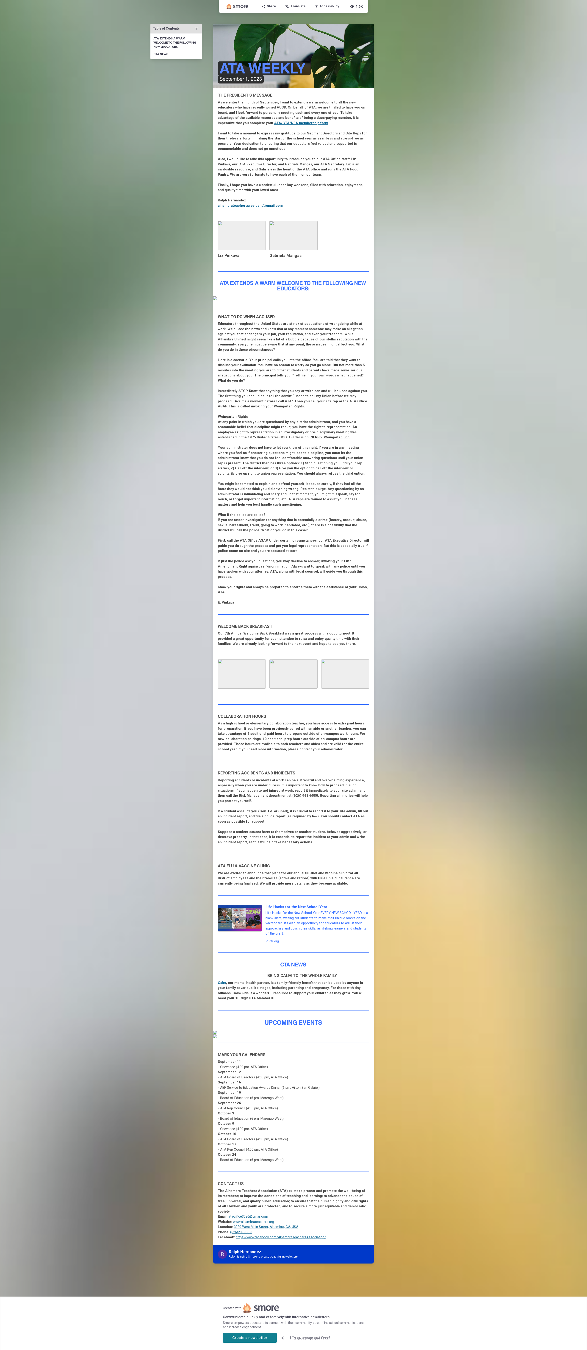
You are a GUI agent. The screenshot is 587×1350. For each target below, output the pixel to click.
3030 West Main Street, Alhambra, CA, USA (266, 1227)
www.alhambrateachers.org (253, 1222)
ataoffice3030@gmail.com (248, 1216)
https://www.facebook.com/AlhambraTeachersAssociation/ (281, 1237)
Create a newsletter (249, 1338)
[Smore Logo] (237, 6)
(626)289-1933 (241, 1232)
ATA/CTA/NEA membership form (301, 123)
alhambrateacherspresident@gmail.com (250, 205)
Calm (222, 983)
